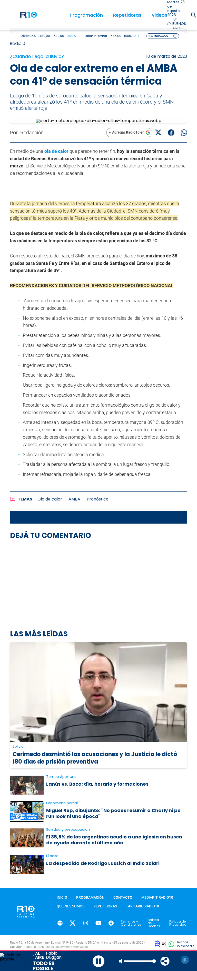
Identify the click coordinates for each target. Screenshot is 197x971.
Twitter (73, 923)
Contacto (122, 897)
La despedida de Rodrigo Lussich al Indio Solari (103, 863)
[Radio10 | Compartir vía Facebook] (171, 132)
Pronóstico (98, 499)
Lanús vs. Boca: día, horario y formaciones (97, 784)
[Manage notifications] (185, 960)
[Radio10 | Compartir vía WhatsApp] (184, 132)
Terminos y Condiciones (131, 923)
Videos (159, 15)
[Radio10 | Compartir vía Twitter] (158, 132)
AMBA (74, 499)
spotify (60, 923)
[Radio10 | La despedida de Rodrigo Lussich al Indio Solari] (27, 864)
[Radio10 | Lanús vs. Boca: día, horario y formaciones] (27, 785)
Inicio (62, 897)
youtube (98, 923)
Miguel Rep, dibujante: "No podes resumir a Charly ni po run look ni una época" (113, 813)
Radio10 (18, 43)
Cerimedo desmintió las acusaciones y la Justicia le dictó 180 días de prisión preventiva (95, 758)
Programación (86, 15)
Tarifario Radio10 (142, 906)
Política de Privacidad (177, 923)
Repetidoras (127, 15)
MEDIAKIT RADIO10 (157, 897)
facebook (111, 923)
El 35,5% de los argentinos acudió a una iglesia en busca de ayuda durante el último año (114, 840)
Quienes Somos (70, 906)
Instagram (85, 923)
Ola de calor (49, 499)
